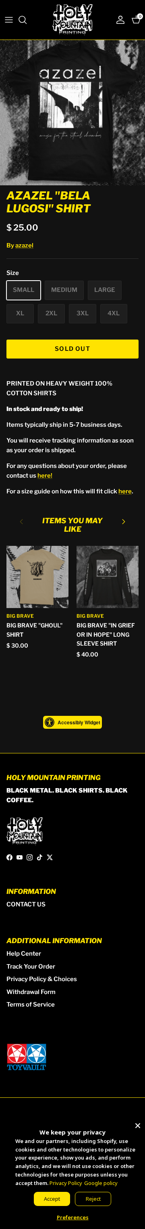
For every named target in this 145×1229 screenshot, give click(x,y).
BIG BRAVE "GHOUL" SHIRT (34, 630)
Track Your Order (30, 966)
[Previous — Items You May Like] (21, 521)
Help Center (23, 953)
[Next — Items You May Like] (123, 521)
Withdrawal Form (31, 992)
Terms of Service (30, 1004)
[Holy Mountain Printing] (72, 20)
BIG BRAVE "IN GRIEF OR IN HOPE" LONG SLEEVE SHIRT (106, 634)
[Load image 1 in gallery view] (72, 112)
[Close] (138, 1124)
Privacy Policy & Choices (41, 979)
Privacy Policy (66, 1183)
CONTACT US (26, 904)
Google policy (101, 1183)
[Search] (26, 20)
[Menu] (9, 20)
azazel (24, 245)
